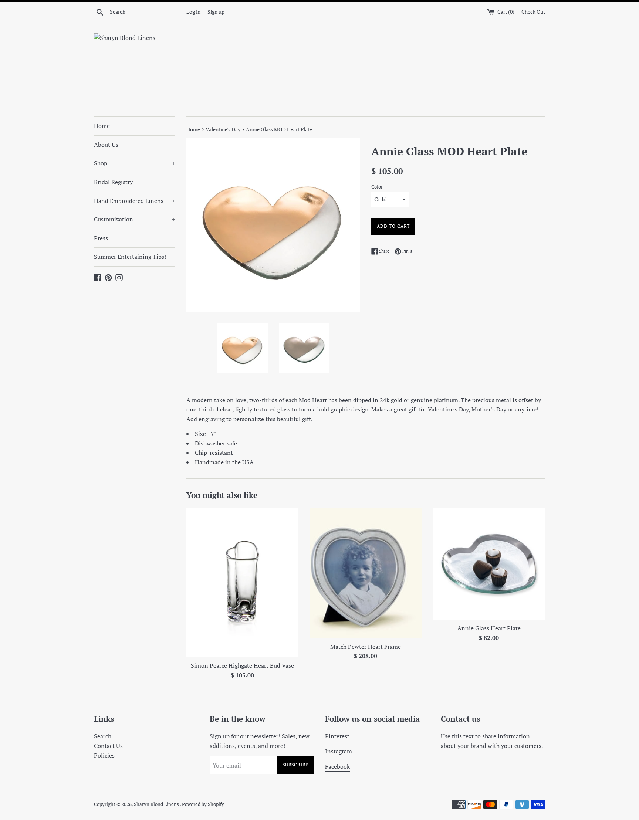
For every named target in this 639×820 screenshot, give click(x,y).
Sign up (215, 11)
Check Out (533, 11)
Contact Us (108, 746)
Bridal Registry (113, 182)
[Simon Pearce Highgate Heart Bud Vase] (242, 582)
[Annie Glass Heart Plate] (489, 564)
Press (101, 238)
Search (102, 736)
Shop (134, 163)
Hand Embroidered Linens (134, 201)
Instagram (338, 751)
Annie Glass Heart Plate (489, 628)
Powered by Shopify (203, 804)
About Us (106, 144)
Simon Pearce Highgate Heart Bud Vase (242, 665)
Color (377, 187)
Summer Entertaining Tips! (130, 257)
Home (102, 126)
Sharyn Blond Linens (157, 804)
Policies (104, 755)
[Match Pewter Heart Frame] (366, 573)
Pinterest (337, 736)
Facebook (337, 766)
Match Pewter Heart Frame (365, 647)
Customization (134, 219)
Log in (193, 11)
